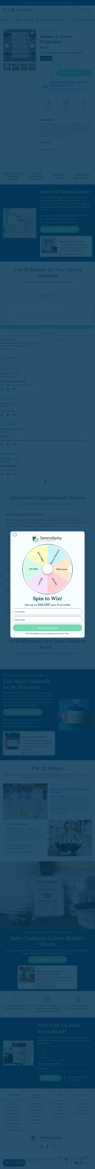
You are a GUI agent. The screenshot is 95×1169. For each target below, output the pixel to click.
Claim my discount (47, 627)
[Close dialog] (15, 534)
